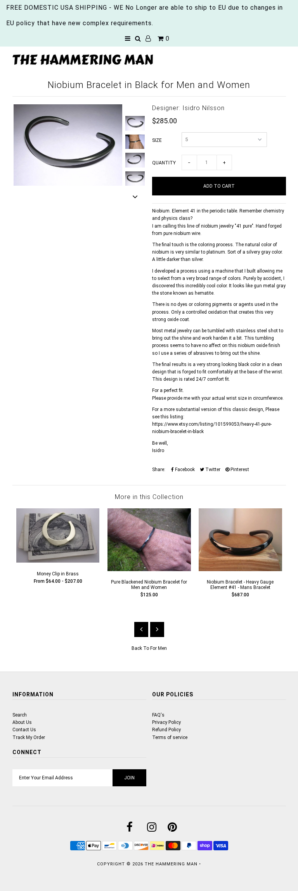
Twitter (212, 469)
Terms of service (169, 737)
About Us (22, 722)
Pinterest (239, 469)
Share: (158, 469)
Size (157, 140)
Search (19, 715)
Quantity (164, 163)
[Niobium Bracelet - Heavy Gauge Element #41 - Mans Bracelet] (240, 569)
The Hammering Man (171, 864)
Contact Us (24, 729)
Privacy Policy (166, 722)
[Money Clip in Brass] (58, 561)
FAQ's (158, 715)
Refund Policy (166, 729)
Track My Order (28, 737)
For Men (158, 648)
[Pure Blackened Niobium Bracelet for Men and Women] (149, 569)
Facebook (184, 469)
